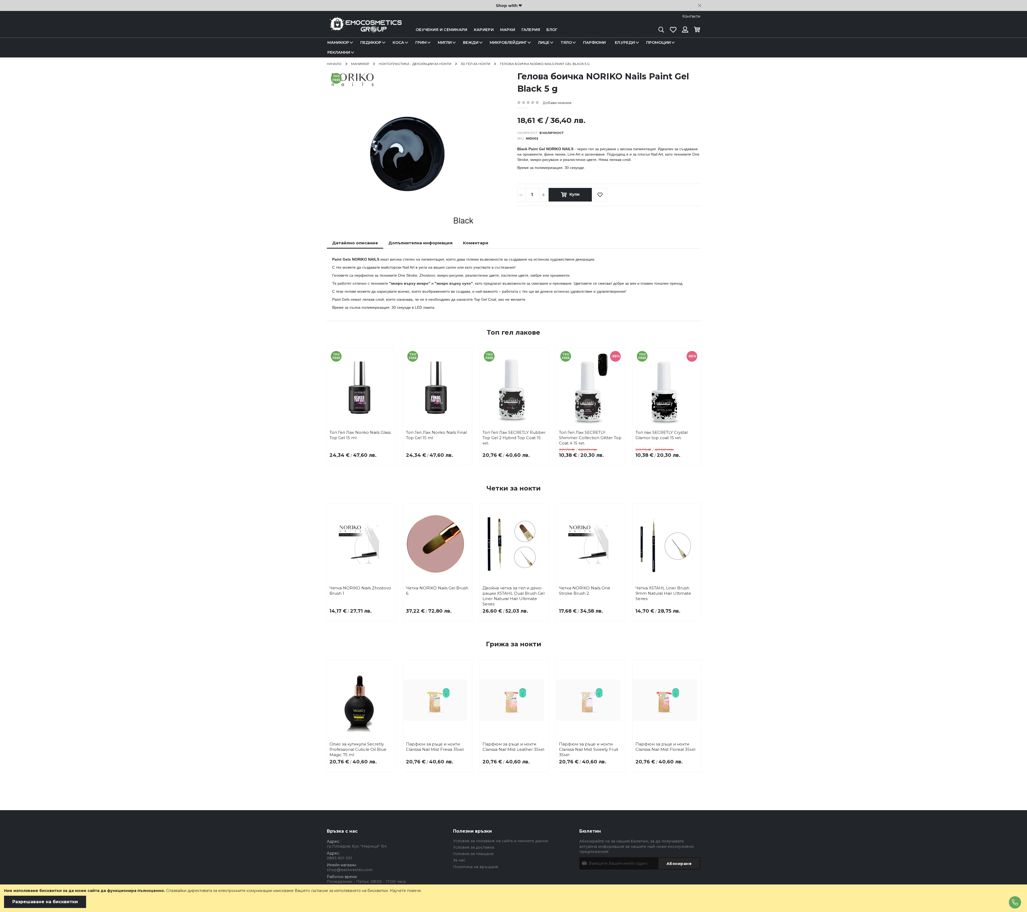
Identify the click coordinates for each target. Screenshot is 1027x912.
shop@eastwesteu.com (350, 869)
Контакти (691, 16)
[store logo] (364, 30)
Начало (334, 64)
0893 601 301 (339, 858)
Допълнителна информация (420, 242)
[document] (513, 898)
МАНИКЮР (360, 64)
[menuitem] (339, 43)
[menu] (513, 47)
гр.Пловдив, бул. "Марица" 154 (357, 846)
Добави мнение (557, 103)
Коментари (475, 242)
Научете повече (405, 890)
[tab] (355, 242)
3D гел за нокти (475, 64)
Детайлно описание (355, 242)
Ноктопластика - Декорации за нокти (415, 64)
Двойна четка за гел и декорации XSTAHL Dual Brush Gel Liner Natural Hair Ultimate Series (513, 595)
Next (692, 397)
